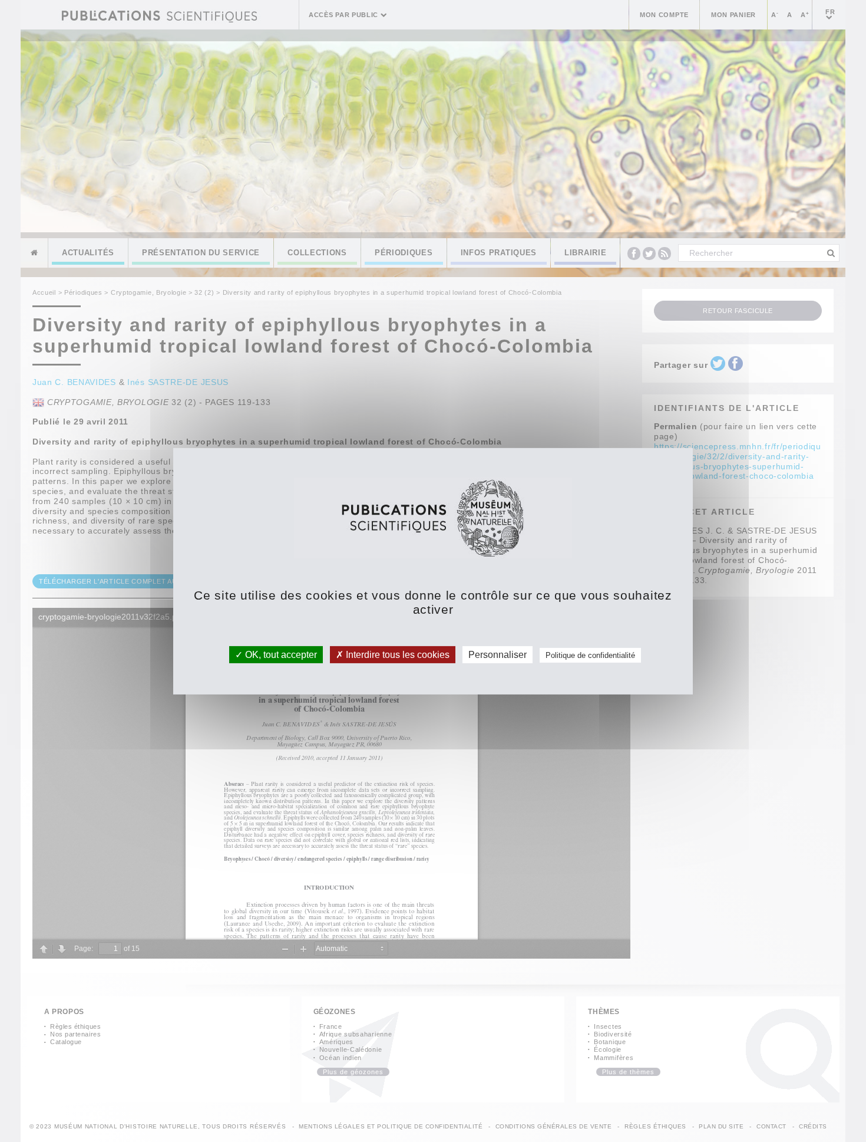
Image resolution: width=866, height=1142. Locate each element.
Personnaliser (497, 654)
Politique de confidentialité (590, 654)
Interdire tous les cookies (396, 654)
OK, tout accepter (280, 654)
